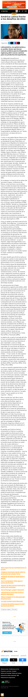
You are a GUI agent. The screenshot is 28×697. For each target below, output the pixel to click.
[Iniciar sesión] (19, 11)
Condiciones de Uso (14, 669)
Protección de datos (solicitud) (8, 675)
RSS (18, 675)
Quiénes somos (4, 669)
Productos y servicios (6, 671)
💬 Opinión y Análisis (5, 609)
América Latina (5, 655)
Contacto (14, 671)
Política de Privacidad (6, 673)
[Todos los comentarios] (2, 694)
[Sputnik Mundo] (5, 11)
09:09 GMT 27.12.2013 (6, 22)
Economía (23, 655)
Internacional (15, 655)
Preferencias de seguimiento (8, 677)
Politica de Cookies (16, 673)
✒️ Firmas (14, 609)
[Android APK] (5, 682)
